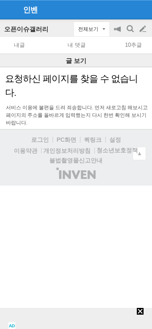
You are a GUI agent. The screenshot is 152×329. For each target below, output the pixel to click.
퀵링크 (93, 139)
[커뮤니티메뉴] (9, 9)
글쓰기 (143, 29)
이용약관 (26, 150)
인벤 (30, 9)
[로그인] (127, 9)
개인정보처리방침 (67, 150)
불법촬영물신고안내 (76, 160)
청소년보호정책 (117, 150)
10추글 (133, 45)
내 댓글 (77, 45)
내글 (19, 45)
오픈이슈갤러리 (26, 28)
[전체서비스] (142, 9)
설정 (115, 139)
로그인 (40, 139)
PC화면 (66, 139)
